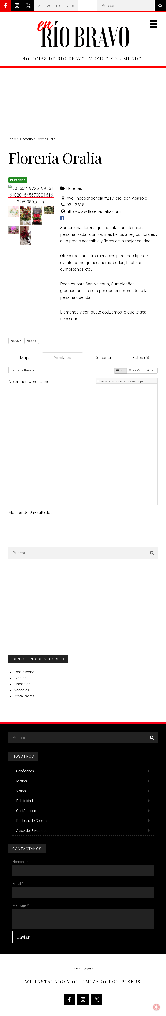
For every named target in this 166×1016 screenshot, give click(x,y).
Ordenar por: (22, 370)
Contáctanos (26, 811)
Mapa (25, 357)
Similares (62, 357)
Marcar (33, 340)
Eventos (20, 678)
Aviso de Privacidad (31, 830)
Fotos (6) (140, 357)
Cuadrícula (137, 370)
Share (16, 340)
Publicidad (24, 801)
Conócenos (25, 771)
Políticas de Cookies (32, 820)
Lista (122, 370)
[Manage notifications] (156, 1007)
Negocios (21, 690)
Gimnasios (22, 684)
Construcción (24, 672)
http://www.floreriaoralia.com (94, 211)
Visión (21, 791)
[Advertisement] (83, 98)
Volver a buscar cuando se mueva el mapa (121, 381)
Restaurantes (24, 696)
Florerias (73, 188)
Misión (21, 781)
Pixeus (131, 981)
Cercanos (103, 357)
